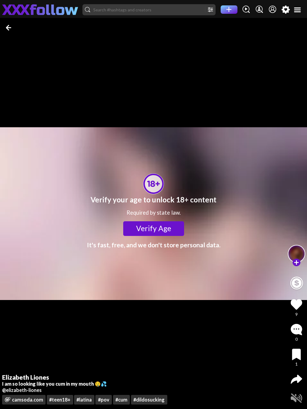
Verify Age (153, 228)
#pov (103, 399)
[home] (40, 10)
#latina (84, 399)
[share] (296, 379)
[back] (9, 27)
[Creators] (259, 9)
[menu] (297, 9)
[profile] (297, 254)
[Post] (229, 9)
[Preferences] (285, 9)
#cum (121, 399)
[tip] (296, 283)
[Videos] (246, 9)
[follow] (296, 262)
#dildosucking (149, 399)
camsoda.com (27, 399)
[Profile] (272, 9)
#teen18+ (59, 399)
